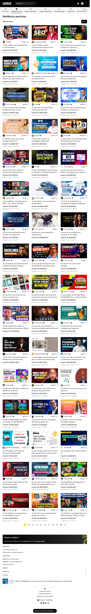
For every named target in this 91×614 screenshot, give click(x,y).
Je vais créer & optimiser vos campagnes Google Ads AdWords (73, 202)
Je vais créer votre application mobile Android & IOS (42, 109)
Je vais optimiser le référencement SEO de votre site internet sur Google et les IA (15, 79)
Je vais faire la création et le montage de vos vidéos (71, 234)
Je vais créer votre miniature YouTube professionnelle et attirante (45, 327)
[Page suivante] (65, 524)
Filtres (84, 21)
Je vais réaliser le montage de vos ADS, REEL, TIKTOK (73, 483)
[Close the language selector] (55, 611)
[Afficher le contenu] (86, 568)
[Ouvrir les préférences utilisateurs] (85, 3)
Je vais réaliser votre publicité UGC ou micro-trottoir (15, 46)
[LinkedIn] (41, 603)
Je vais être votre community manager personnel (13, 140)
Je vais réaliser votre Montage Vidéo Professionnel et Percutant (74, 140)
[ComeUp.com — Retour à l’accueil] (7, 3)
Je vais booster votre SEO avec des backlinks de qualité (15, 483)
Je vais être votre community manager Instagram (71, 421)
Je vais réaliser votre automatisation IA (74, 452)
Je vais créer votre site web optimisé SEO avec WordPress (74, 78)
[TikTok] (48, 603)
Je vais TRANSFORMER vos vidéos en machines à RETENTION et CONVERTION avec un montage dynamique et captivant (15, 423)
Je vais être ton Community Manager (71, 265)
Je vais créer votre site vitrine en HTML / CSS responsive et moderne (73, 171)
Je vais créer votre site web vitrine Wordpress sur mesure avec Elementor (15, 359)
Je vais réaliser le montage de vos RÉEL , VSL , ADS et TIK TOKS (15, 202)
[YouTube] (43, 603)
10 (61, 525)
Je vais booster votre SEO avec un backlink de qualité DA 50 (44, 390)
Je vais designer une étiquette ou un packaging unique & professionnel (15, 515)
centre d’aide (41, 541)
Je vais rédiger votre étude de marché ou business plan (13, 452)
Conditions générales (45, 593)
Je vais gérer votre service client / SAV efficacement (44, 78)
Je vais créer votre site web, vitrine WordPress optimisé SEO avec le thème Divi (44, 484)
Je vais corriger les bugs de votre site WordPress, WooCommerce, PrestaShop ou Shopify (43, 266)
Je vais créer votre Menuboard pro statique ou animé (44, 514)
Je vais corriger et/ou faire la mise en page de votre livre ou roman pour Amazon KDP (45, 453)
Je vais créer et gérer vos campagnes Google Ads (40, 140)
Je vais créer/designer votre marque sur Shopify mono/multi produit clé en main (45, 172)
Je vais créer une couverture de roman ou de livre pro (14, 296)
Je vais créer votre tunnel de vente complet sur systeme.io (73, 46)
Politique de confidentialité (45, 596)
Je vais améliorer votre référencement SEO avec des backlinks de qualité (42, 47)
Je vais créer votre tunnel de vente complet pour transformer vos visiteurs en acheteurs (73, 359)
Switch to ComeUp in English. (43, 611)
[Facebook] (46, 603)
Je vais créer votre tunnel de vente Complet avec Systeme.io (73, 109)
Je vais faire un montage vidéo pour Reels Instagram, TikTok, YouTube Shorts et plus (74, 515)
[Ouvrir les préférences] (78, 3)
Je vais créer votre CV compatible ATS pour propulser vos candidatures (44, 422)
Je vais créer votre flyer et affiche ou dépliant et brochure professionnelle (16, 391)
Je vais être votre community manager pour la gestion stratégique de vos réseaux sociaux (73, 328)
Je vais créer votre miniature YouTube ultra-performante (13, 171)
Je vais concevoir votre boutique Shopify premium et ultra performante (14, 110)
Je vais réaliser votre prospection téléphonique (43, 202)
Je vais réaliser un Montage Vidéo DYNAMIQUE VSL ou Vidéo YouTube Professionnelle (73, 297)
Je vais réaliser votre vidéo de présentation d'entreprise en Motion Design (16, 328)
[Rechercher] (34, 3)
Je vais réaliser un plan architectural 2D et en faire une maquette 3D (45, 358)
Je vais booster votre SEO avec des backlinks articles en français (15, 265)
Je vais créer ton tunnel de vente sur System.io (74, 390)
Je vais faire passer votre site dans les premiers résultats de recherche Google (44, 297)
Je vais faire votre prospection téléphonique (42, 234)
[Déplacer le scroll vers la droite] (86, 10)
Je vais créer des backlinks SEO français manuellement (14, 234)
